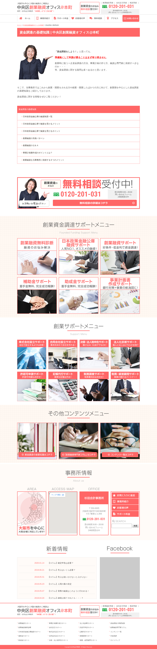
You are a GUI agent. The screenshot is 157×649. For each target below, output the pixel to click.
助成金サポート (24, 640)
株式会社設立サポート (57, 632)
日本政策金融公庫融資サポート (29, 632)
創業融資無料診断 (24, 627)
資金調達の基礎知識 (117, 623)
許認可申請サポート (87, 627)
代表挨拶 (113, 636)
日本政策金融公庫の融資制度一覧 (37, 116)
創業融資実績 (108, 3)
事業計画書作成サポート (58, 623)
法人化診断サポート (87, 623)
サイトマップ (115, 640)
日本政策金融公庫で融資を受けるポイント (41, 131)
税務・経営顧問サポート (88, 640)
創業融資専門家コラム (118, 627)
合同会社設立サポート (57, 636)
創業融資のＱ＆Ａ (31, 145)
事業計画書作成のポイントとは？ (37, 153)
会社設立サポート (55, 627)
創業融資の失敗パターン (34, 138)
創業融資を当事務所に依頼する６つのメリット (43, 160)
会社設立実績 (121, 3)
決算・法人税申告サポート (58, 640)
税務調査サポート (86, 636)
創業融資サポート (24, 623)
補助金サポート (24, 636)
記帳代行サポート (86, 632)
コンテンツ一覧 (116, 632)
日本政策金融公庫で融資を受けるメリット (41, 124)
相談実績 (133, 3)
